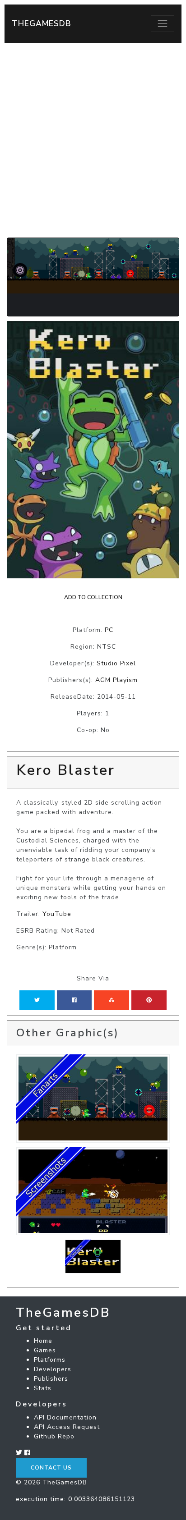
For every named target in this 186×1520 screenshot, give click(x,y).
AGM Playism (116, 680)
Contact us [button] (51, 1467)
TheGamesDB (41, 23)
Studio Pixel (116, 663)
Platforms (49, 1359)
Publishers (51, 1378)
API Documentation (65, 1417)
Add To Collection (93, 597)
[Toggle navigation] (162, 23)
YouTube (56, 914)
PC (109, 630)
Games (45, 1350)
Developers (52, 1369)
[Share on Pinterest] (149, 1000)
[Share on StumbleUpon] (111, 1000)
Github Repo (54, 1436)
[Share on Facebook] (74, 1000)
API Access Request (67, 1427)
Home (43, 1341)
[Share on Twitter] (37, 1000)
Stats (42, 1388)
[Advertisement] (93, 140)
